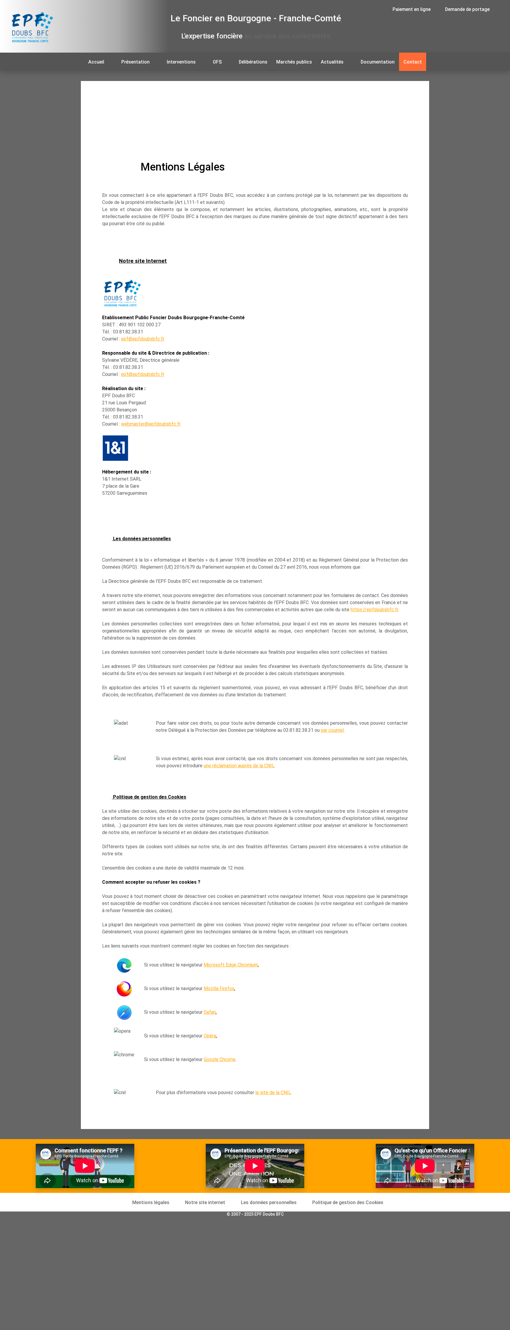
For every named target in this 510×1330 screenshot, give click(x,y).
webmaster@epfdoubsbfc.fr (151, 424)
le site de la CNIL (273, 1092)
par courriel (332, 730)
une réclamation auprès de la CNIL (239, 765)
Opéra (210, 1036)
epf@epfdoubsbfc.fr (142, 339)
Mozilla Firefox (219, 988)
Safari (210, 1012)
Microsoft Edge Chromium (231, 965)
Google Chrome (220, 1059)
